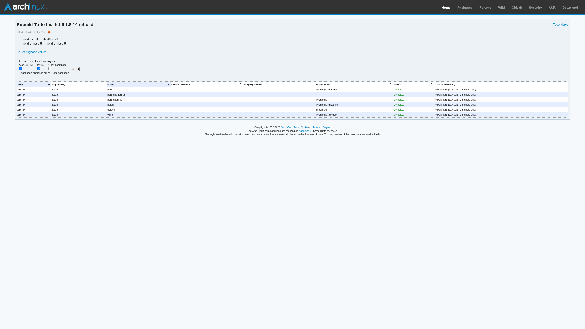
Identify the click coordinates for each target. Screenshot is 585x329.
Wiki (501, 7)
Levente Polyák (321, 127)
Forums (485, 7)
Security (535, 7)
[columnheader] (34, 84)
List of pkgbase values (32, 52)
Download (570, 7)
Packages (465, 7)
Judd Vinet (286, 127)
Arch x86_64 (26, 65)
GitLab (517, 7)
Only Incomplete (57, 65)
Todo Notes (560, 24)
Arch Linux (25, 6)
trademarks (305, 131)
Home (446, 7)
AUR (552, 7)
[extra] (40, 65)
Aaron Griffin (301, 127)
